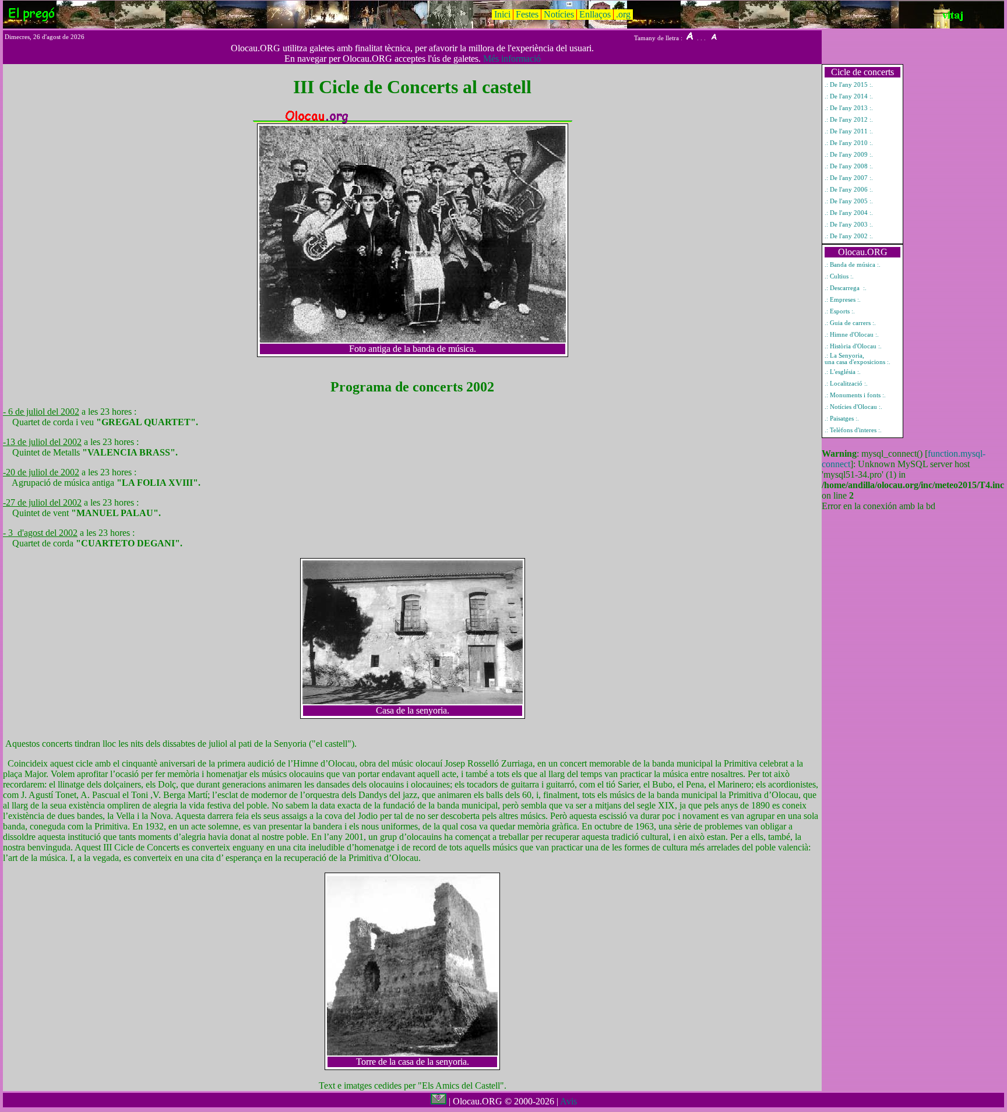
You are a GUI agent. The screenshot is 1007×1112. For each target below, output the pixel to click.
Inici (502, 14)
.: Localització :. (846, 383)
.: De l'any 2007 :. (849, 178)
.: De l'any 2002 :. (849, 236)
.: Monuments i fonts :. (855, 395)
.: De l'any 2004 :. (849, 213)
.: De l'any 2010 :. (849, 143)
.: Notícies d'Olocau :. (853, 407)
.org (623, 14)
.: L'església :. (843, 372)
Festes (527, 14)
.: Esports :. (840, 311)
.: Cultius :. (839, 276)
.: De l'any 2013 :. (849, 108)
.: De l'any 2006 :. (849, 189)
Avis (568, 1101)
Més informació (512, 58)
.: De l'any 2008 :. (849, 166)
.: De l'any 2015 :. (849, 85)
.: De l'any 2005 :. (849, 201)
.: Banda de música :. (853, 265)
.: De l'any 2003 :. (849, 224)
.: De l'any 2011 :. (849, 131)
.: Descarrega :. (846, 288)
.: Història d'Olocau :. (853, 346)
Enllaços (595, 14)
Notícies (558, 14)
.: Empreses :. (843, 299)
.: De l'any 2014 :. (849, 96)
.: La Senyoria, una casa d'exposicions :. (857, 358)
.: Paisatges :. (842, 418)
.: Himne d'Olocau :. (852, 334)
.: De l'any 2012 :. (849, 120)
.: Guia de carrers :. (850, 323)
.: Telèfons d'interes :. (853, 430)
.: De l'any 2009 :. (849, 154)
